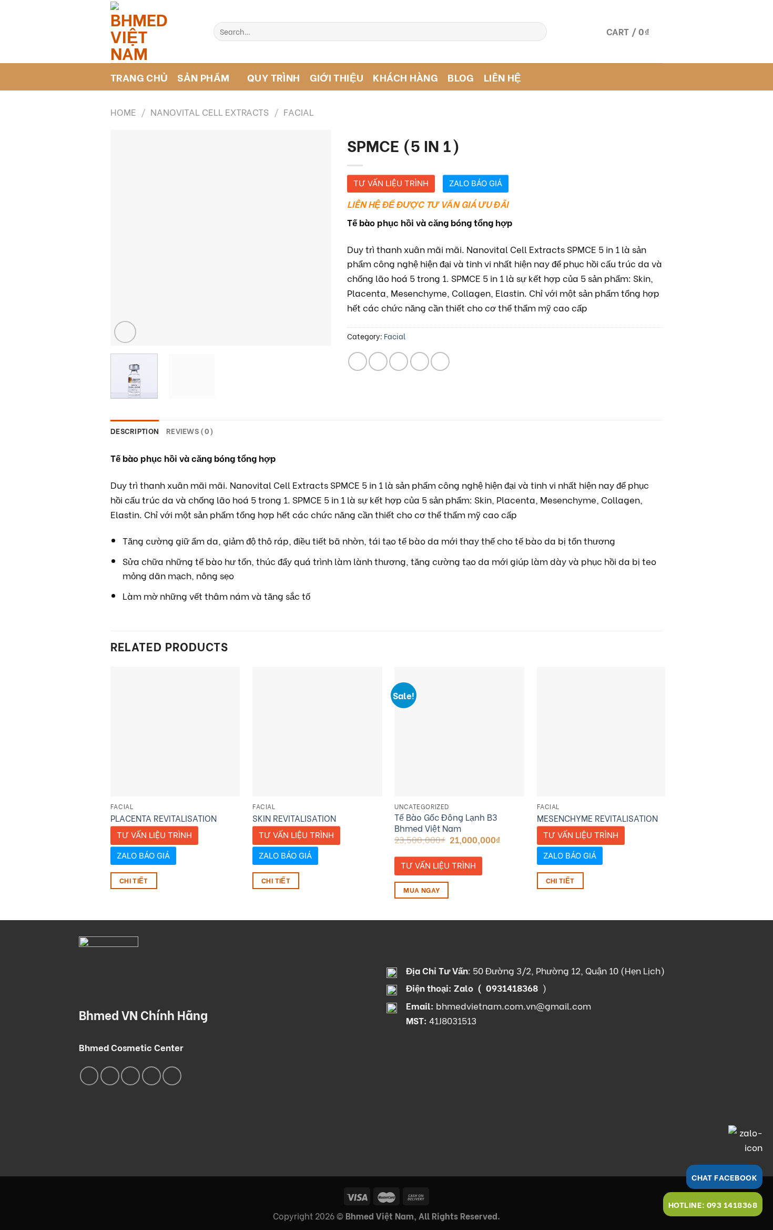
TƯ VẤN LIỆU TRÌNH (391, 183)
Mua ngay (421, 889)
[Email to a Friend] (398, 361)
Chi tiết (133, 880)
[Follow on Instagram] (109, 1075)
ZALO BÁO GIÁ (475, 183)
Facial (298, 111)
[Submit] (535, 32)
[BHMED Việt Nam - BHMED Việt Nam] (154, 31)
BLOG (460, 76)
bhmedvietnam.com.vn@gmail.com (513, 1005)
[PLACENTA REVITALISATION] (175, 732)
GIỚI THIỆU (337, 76)
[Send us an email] (151, 1075)
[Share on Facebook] (357, 361)
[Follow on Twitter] (130, 1075)
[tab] (134, 431)
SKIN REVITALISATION (294, 818)
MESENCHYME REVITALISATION (597, 818)
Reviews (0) (189, 430)
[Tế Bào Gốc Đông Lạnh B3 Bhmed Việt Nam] (459, 732)
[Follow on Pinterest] (171, 1075)
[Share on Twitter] (378, 361)
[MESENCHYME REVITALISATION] (602, 732)
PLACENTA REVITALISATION (163, 818)
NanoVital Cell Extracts (209, 111)
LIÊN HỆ (503, 76)
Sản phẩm (203, 76)
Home (123, 111)
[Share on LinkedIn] (440, 361)
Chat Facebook (724, 1177)
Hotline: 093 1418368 (712, 1204)
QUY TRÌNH (273, 76)
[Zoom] (125, 332)
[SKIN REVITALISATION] (317, 732)
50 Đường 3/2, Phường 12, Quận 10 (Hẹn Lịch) (569, 970)
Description (134, 430)
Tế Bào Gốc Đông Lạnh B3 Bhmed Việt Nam (445, 822)
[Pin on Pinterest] (419, 361)
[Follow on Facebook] (89, 1075)
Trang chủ (139, 76)
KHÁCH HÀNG (405, 76)
